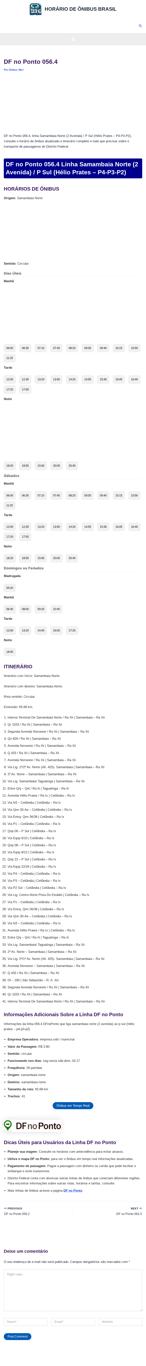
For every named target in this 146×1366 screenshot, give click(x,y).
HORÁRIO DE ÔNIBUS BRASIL (81, 9)
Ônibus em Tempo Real (73, 1105)
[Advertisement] (73, 105)
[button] (140, 25)
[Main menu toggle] (73, 39)
